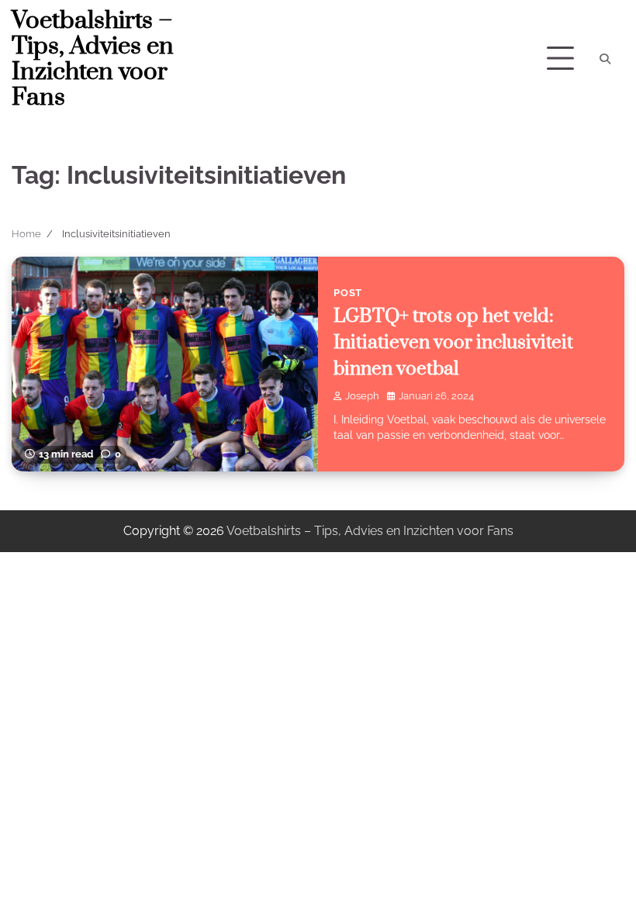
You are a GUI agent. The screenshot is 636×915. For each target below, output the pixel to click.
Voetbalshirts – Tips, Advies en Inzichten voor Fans (93, 59)
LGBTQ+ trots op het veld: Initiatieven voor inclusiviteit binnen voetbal (453, 343)
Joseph (362, 396)
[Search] (605, 59)
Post (348, 293)
